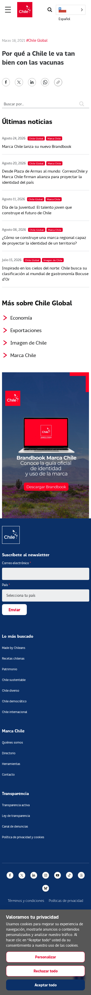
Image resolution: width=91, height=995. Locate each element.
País (6, 585)
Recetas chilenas (13, 658)
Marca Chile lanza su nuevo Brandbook (36, 146)
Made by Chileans (13, 648)
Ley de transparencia (16, 816)
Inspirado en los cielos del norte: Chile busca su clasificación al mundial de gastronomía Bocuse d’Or (45, 273)
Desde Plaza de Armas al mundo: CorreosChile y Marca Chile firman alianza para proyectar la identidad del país (45, 176)
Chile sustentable (14, 680)
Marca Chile (23, 355)
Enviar (14, 609)
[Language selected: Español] (70, 10)
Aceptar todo (46, 985)
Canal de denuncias (15, 826)
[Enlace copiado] (59, 82)
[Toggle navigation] (8, 9)
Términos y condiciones (26, 900)
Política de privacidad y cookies (23, 837)
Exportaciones (26, 330)
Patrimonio (9, 669)
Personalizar (45, 957)
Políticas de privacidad (66, 900)
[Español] (70, 10)
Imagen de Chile (28, 342)
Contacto (8, 774)
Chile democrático (14, 701)
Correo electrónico (16, 563)
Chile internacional (14, 712)
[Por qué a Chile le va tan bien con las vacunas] (6, 81)
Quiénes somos (12, 742)
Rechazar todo (46, 971)
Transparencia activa (16, 805)
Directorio (8, 753)
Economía (21, 318)
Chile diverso (10, 690)
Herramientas (11, 764)
